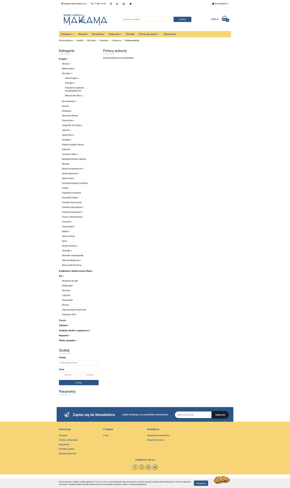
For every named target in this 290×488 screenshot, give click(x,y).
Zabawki (63, 325)
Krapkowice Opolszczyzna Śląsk (75, 271)
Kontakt (130, 34)
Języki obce (67, 135)
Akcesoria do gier (70, 281)
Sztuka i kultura (69, 246)
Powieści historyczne (72, 202)
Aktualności (169, 34)
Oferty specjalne (148, 34)
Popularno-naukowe (71, 193)
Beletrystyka (68, 68)
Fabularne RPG (69, 314)
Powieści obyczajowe (72, 207)
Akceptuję (201, 483)
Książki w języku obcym (73, 144)
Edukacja (66, 111)
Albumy (65, 64)
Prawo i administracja (72, 217)
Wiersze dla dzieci (73, 95)
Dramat (65, 106)
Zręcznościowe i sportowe (74, 310)
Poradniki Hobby (70, 197)
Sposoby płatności (67, 453)
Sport (64, 241)
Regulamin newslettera (158, 435)
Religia (65, 231)
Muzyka (65, 164)
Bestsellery (98, 34)
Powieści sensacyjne (72, 212)
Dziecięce (69, 83)
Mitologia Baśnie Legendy (74, 159)
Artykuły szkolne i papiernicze (74, 330)
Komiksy (66, 140)
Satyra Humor (68, 236)
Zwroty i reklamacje (68, 440)
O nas (106, 435)
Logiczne (66, 295)
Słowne (65, 305)
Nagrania (64, 335)
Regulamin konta (155, 440)
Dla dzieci (66, 73)
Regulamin (64, 444)
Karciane (66, 290)
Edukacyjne (67, 285)
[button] (65, 429)
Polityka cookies (67, 449)
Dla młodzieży (68, 101)
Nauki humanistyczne (72, 168)
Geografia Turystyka (71, 125)
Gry (61, 276)
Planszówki (67, 300)
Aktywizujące (71, 78)
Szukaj (79, 382)
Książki (63, 59)
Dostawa (63, 435)
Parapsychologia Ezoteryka (75, 183)
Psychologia (68, 226)
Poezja (65, 188)
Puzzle (62, 320)
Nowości (83, 34)
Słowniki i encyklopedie (72, 255)
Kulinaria (66, 149)
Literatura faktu (69, 154)
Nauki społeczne (70, 173)
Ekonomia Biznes (70, 115)
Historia (66, 130)
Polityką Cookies (101, 482)
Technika (66, 250)
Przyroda (66, 221)
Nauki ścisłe (68, 178)
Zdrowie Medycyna (71, 260)
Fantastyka (67, 120)
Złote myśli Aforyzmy (72, 265)
